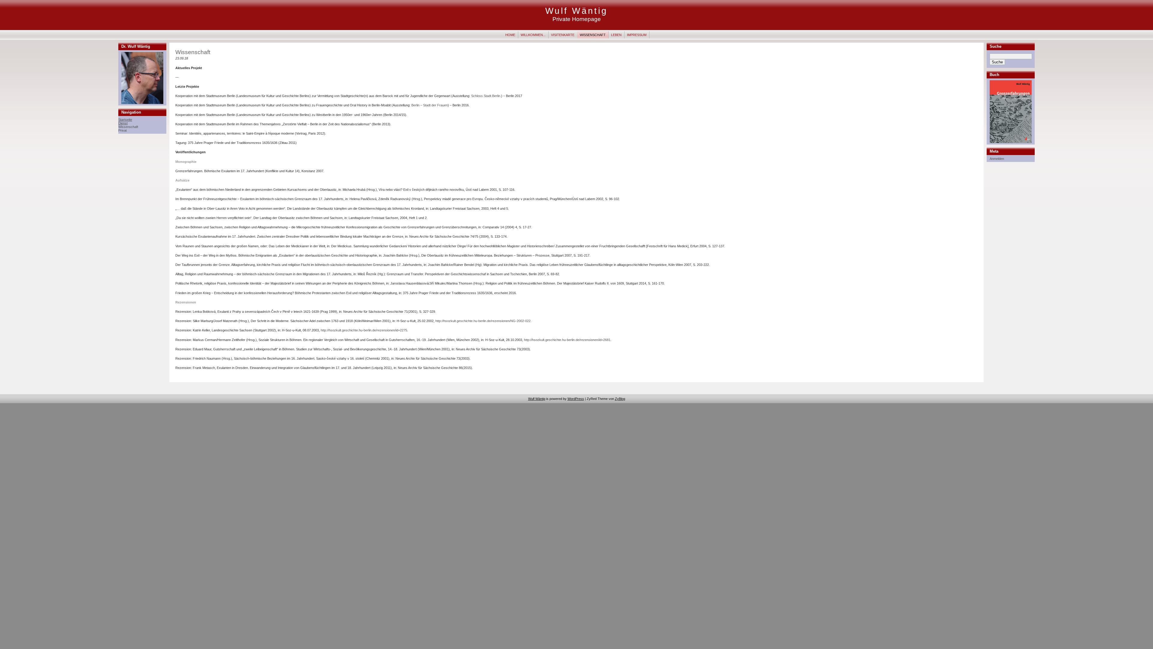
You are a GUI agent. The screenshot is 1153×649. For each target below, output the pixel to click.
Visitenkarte (562, 35)
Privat (122, 130)
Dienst (123, 123)
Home (510, 35)
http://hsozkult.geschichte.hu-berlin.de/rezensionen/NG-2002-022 (483, 321)
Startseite (125, 119)
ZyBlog (620, 399)
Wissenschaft (593, 35)
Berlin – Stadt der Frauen (429, 105)
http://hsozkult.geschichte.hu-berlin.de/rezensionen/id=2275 (364, 330)
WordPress (575, 399)
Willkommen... (533, 35)
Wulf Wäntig (576, 11)
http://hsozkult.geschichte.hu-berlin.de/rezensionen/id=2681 (567, 340)
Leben (616, 35)
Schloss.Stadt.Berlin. (486, 96)
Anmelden (997, 158)
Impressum (636, 35)
